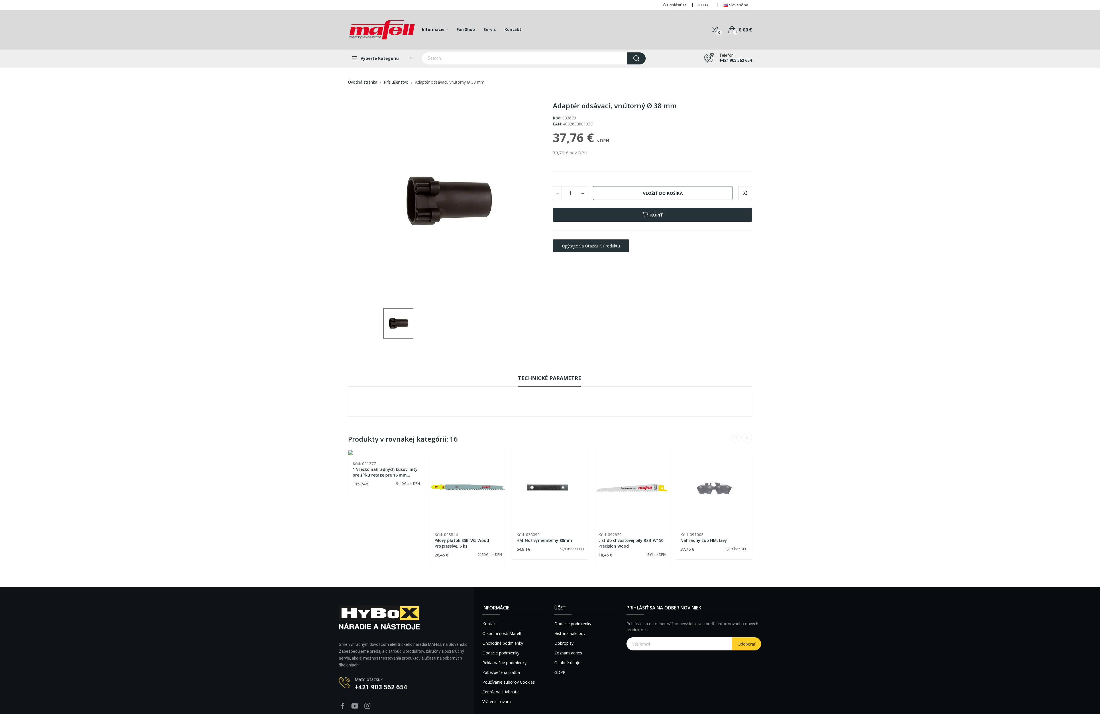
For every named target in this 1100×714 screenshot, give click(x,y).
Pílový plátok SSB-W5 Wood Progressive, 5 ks (462, 543)
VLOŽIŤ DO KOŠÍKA (663, 193)
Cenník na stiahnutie (501, 692)
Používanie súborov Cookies (508, 682)
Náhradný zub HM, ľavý (703, 540)
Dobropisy (563, 643)
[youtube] (354, 706)
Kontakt (489, 623)
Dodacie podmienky (500, 653)
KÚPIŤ (656, 215)
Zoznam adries (568, 653)
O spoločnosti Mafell (501, 633)
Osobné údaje (567, 662)
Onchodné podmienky (502, 643)
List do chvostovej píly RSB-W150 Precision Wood (630, 543)
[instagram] (367, 706)
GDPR (559, 672)
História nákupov (570, 633)
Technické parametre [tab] (549, 378)
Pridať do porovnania (745, 193)
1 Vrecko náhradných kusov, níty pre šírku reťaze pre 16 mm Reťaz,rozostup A (385, 472)
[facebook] (342, 706)
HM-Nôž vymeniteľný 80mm (544, 540)
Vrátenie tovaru (496, 701)
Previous (735, 437)
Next (747, 437)
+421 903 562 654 (735, 60)
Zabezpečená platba (501, 672)
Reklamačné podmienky (504, 662)
